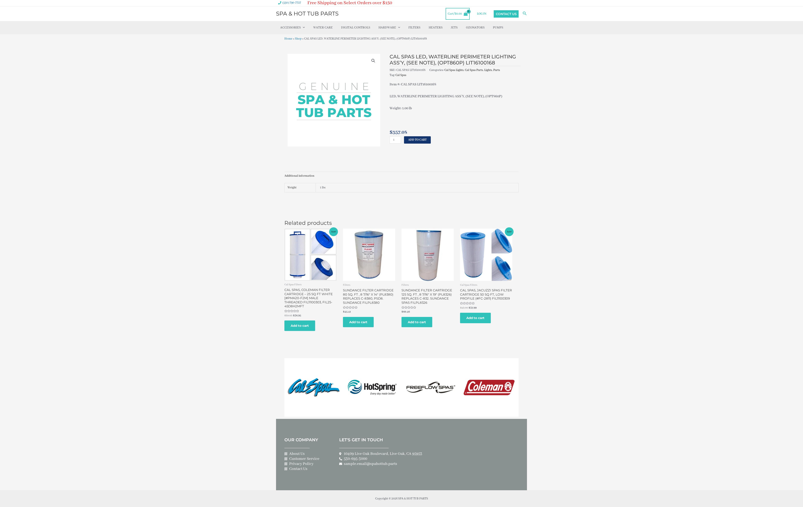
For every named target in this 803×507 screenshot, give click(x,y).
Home (288, 39)
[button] (373, 60)
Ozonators (475, 28)
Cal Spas (400, 75)
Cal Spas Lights (454, 70)
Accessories (290, 28)
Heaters (435, 28)
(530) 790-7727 (291, 3)
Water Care (323, 28)
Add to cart (417, 140)
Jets (454, 28)
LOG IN (481, 14)
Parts (496, 70)
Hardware (387, 28)
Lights (488, 70)
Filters (414, 28)
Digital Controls (355, 28)
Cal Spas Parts (474, 70)
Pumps (498, 28)
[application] (303, 27)
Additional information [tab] (299, 176)
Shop (298, 39)
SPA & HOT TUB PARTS (307, 13)
